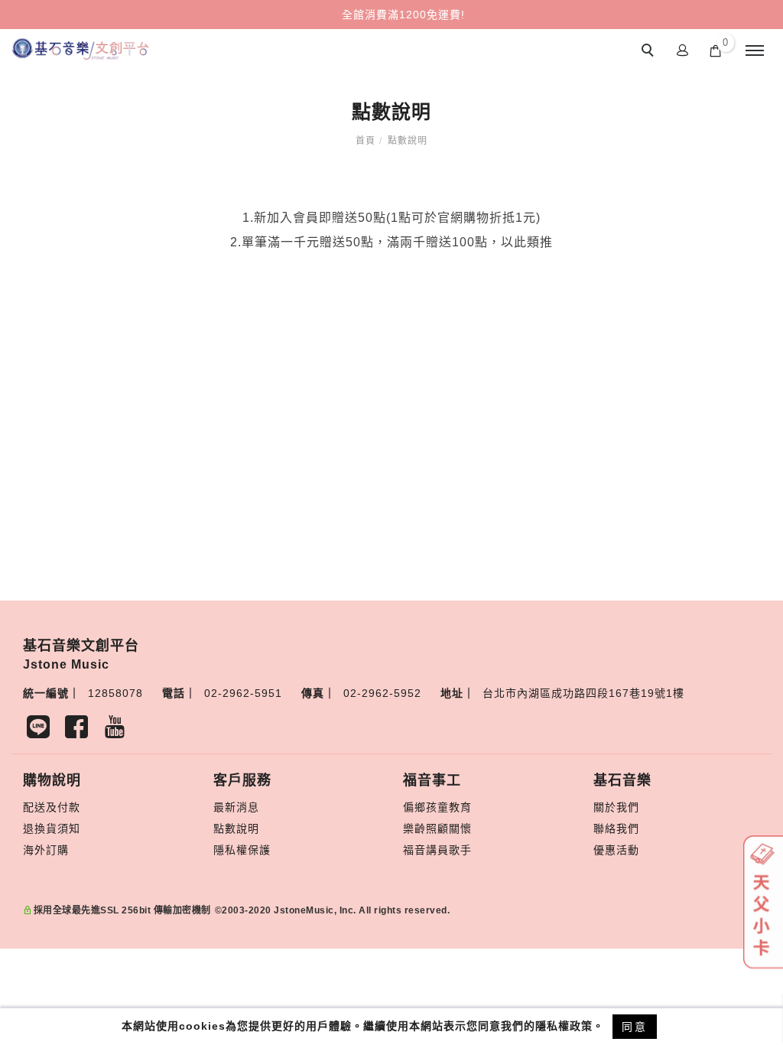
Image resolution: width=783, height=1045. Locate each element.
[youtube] (118, 730)
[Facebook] (80, 730)
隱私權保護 (242, 850)
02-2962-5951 (243, 693)
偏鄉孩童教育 (437, 807)
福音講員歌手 (437, 850)
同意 (635, 1027)
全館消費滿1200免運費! (403, 14)
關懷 (460, 828)
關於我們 (616, 807)
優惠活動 (616, 850)
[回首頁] (80, 48)
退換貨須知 (51, 828)
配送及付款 (51, 807)
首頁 (365, 140)
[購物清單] (716, 50)
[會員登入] (683, 49)
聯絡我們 (616, 828)
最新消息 (236, 807)
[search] (650, 52)
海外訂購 (46, 850)
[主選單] (755, 51)
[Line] (42, 730)
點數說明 (407, 140)
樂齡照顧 (426, 828)
